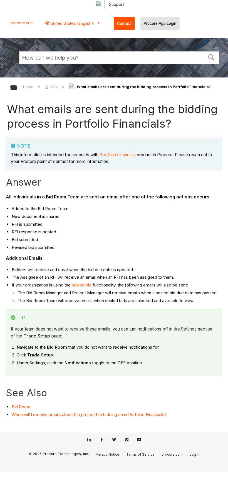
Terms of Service (140, 454)
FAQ (53, 86)
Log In (195, 454)
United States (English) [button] (71, 23)
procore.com (22, 23)
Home (28, 86)
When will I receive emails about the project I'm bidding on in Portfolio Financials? (89, 414)
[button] (211, 57)
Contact (124, 23)
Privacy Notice (107, 454)
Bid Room (21, 406)
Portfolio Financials (118, 154)
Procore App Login (160, 23)
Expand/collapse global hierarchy (17, 88)
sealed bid (81, 285)
